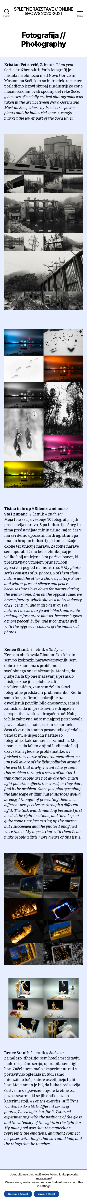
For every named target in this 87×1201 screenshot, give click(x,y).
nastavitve (42, 1178)
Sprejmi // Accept (18, 1194)
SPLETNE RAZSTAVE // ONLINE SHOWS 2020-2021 (43, 11)
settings (45, 1186)
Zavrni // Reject (46, 1194)
